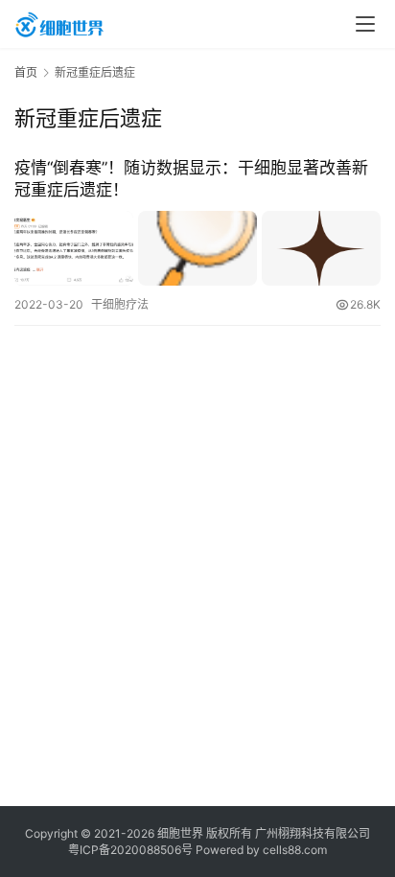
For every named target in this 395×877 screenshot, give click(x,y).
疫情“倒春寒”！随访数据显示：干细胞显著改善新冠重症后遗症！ (191, 178)
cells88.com (295, 849)
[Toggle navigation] (365, 24)
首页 (25, 72)
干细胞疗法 (120, 304)
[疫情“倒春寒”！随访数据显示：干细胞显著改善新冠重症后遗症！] (197, 248)
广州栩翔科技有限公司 (312, 833)
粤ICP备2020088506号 (130, 849)
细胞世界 (180, 833)
